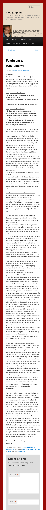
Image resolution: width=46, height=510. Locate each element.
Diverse (14, 39)
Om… (34, 43)
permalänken (21, 451)
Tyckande (25, 447)
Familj (27, 449)
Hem (7, 39)
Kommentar (14, 475)
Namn (13, 501)
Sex (38, 449)
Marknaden (33, 449)
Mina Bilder (16, 43)
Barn (23, 449)
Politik (8, 43)
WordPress (26, 43)
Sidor (30, 39)
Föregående (10, 50)
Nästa (37, 50)
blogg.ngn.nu (14, 12)
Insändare (23, 39)
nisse (9, 451)
